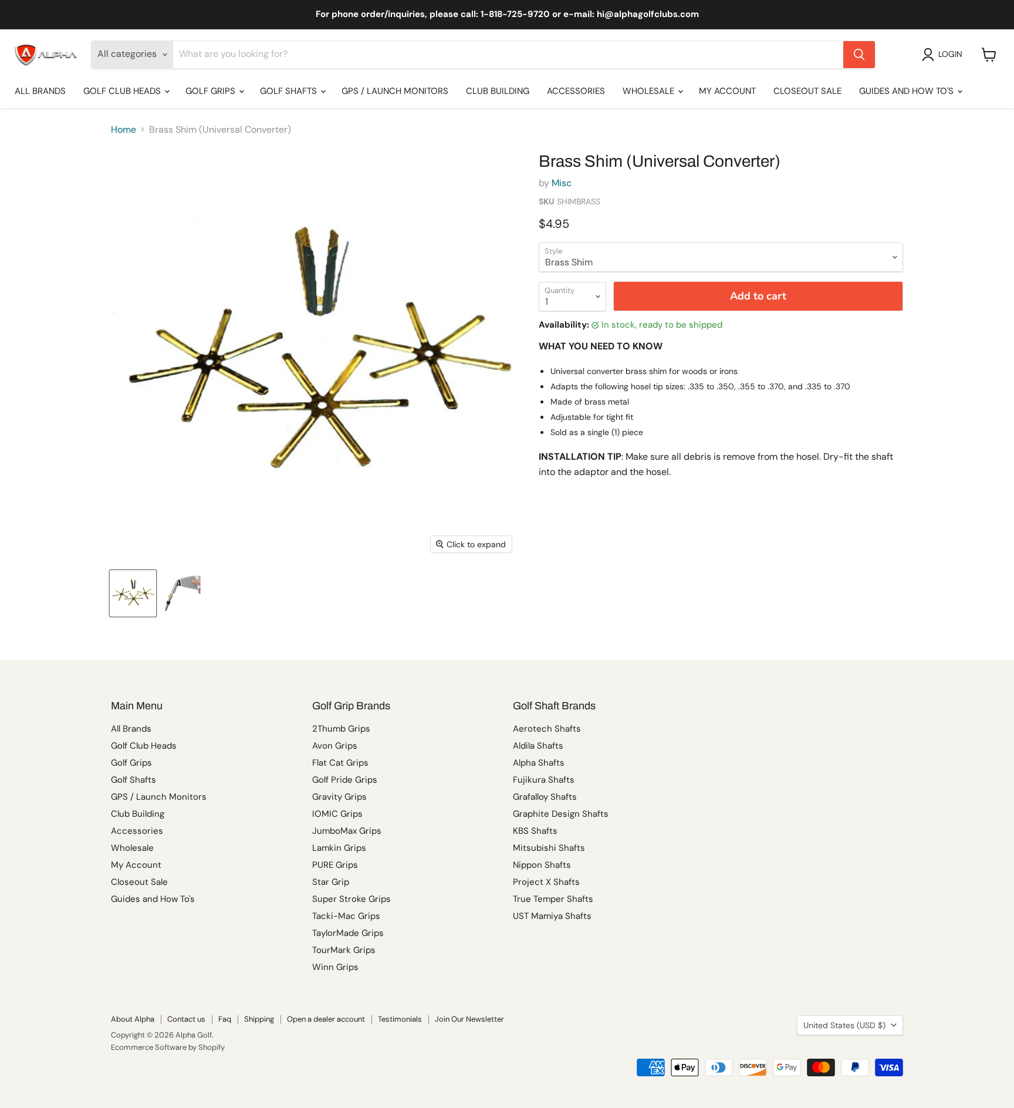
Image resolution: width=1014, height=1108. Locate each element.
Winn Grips (335, 967)
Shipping (259, 1019)
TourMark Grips (344, 950)
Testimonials (400, 1019)
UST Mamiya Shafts (552, 916)
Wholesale (650, 91)
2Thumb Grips (341, 729)
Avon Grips (334, 746)
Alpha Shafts (539, 763)
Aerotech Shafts (547, 729)
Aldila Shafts (538, 746)
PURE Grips (335, 865)
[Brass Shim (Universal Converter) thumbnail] (133, 593)
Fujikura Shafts (543, 780)
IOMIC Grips (337, 814)
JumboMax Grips (346, 831)
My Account (727, 91)
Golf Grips (211, 91)
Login (950, 54)
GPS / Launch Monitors (395, 91)
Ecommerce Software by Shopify (168, 1047)
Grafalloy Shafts (545, 797)
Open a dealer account (326, 1019)
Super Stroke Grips (351, 899)
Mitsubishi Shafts (549, 848)
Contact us (186, 1019)
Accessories (576, 91)
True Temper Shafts (553, 899)
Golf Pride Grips (344, 780)
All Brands (40, 91)
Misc (562, 183)
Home (123, 129)
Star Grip (330, 882)
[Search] (859, 54)
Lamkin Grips (339, 848)
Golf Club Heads (123, 91)
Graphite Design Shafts (561, 814)
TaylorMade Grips (348, 933)
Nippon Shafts (542, 865)
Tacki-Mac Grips (346, 916)
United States (844, 1025)
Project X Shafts (546, 882)
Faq (224, 1019)
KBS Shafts (535, 831)
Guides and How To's (907, 91)
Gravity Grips (339, 797)
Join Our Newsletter (469, 1019)
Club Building (497, 91)
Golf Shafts (289, 91)
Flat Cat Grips (340, 763)
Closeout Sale (807, 91)
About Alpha (132, 1019)
